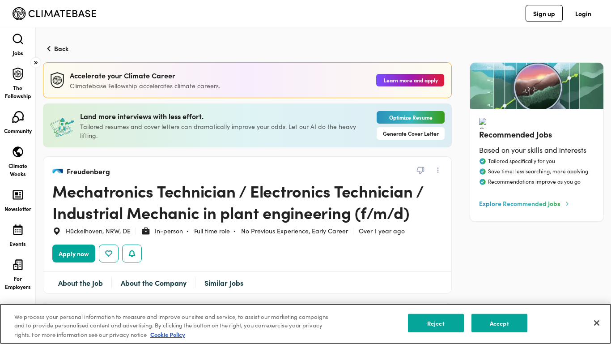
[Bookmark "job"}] (109, 253)
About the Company (154, 283)
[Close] (597, 323)
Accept (499, 323)
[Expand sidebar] (35, 62)
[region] (305, 324)
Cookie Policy (167, 334)
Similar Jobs (223, 283)
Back (61, 48)
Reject (436, 323)
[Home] (54, 13)
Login (583, 13)
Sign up (544, 13)
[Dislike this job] (420, 170)
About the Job (80, 283)
